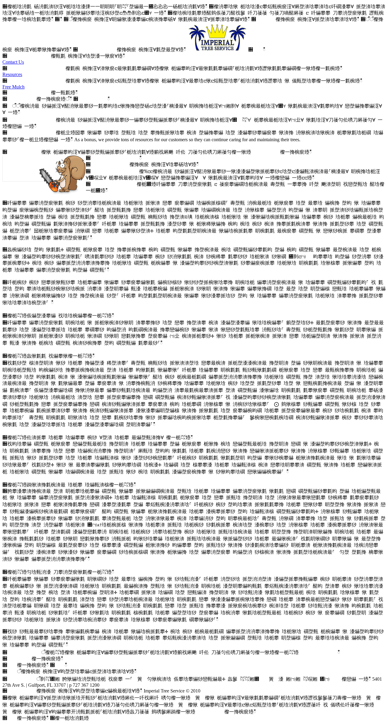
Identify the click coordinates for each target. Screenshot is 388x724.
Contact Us (13, 62)
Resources (12, 74)
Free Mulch (13, 86)
